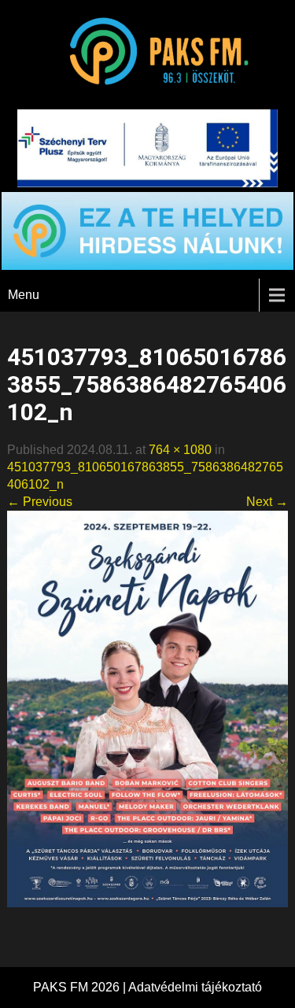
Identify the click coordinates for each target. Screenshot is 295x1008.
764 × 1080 (180, 449)
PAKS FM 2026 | (80, 987)
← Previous (39, 501)
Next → (267, 501)
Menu (23, 294)
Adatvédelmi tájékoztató (195, 987)
